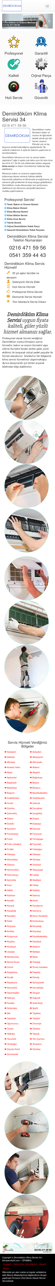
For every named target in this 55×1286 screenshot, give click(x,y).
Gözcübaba (12, 859)
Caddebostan (13, 797)
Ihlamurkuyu (12, 874)
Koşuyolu (11, 926)
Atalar (9, 772)
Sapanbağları (12, 992)
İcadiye (35, 874)
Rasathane (11, 982)
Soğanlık (36, 997)
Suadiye (10, 1002)
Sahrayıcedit (38, 982)
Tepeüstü (11, 1018)
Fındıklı (9, 849)
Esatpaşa (36, 823)
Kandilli (10, 900)
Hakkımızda (18, 1264)
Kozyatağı (37, 926)
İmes (9, 885)
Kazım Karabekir (40, 915)
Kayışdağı (11, 910)
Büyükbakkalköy (39, 792)
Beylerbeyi (11, 787)
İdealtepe (36, 879)
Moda (35, 956)
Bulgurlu (10, 792)
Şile (8, 1013)
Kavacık (10, 905)
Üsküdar (36, 1028)
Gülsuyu (10, 864)
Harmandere (12, 869)
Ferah (9, 838)
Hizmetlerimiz (31, 1264)
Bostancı (36, 787)
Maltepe (36, 951)
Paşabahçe (11, 972)
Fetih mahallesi (13, 844)
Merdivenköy (12, 956)
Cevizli (9, 803)
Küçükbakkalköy (39, 936)
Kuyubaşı (36, 931)
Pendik (9, 977)
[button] (6, 21)
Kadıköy (36, 890)
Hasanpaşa (37, 869)
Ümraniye (36, 1023)
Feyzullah (36, 844)
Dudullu (10, 823)
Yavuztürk (11, 1038)
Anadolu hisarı (13, 767)
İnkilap (35, 885)
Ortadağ (36, 961)
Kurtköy (10, 931)
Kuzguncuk (11, 936)
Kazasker (11, 915)
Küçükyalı (36, 941)
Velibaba (10, 1033)
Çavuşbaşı (37, 808)
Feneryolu (37, 833)
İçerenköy (11, 879)
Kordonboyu (38, 920)
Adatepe (10, 756)
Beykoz (35, 782)
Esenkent (11, 828)
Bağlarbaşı (37, 777)
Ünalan (10, 1028)
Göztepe (36, 859)
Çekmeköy (11, 813)
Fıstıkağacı (37, 849)
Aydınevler (11, 777)
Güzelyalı (36, 864)
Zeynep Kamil (13, 1049)
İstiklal (9, 890)
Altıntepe (10, 762)
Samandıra (11, 987)
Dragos (35, 818)
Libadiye (10, 951)
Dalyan (9, 818)
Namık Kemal (12, 961)
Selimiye (10, 997)
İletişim (6, 1268)
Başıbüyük (11, 782)
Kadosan (10, 895)
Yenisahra (37, 1043)
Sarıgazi (36, 992)
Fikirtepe (10, 854)
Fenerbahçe (12, 833)
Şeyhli (35, 1008)
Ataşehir (36, 772)
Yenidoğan (11, 1043)
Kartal (35, 900)
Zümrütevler (12, 1054)
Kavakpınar (37, 905)
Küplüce (36, 946)
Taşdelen (36, 1013)
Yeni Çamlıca (38, 1038)
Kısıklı (9, 920)
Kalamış (36, 895)
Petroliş (35, 977)
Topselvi (36, 1018)
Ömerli (9, 967)
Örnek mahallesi (40, 967)
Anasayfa (7, 1264)
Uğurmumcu (12, 1023)
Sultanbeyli (37, 1002)
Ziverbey (36, 1049)
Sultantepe (11, 1008)
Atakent (35, 767)
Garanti (42, 1264)
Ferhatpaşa (37, 838)
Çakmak (36, 803)
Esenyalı (36, 828)
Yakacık (35, 1033)
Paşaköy (36, 972)
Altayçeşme (37, 756)
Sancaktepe (37, 987)
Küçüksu (10, 941)
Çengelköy (37, 813)
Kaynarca (36, 910)
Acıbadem (11, 751)
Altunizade (37, 762)
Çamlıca (10, 808)
